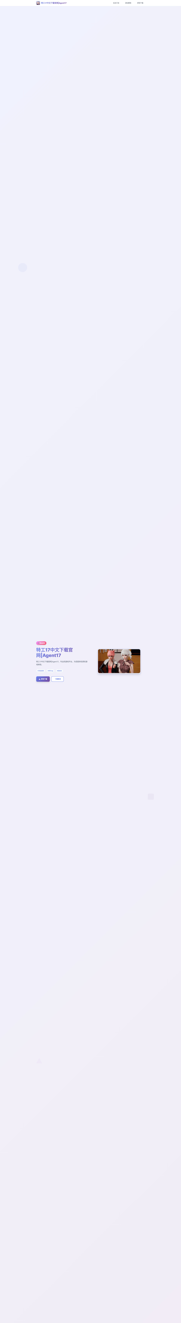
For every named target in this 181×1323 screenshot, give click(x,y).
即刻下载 (140, 3)
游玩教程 (128, 3)
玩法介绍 (116, 3)
